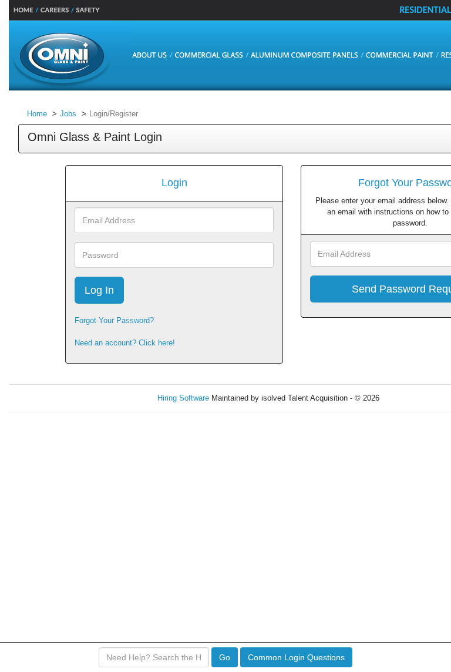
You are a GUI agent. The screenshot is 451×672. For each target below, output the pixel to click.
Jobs (68, 113)
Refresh (413, 398)
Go (224, 657)
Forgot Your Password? (114, 320)
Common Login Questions (296, 657)
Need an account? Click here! (125, 342)
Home (37, 113)
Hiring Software (183, 398)
